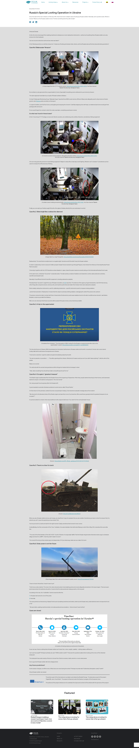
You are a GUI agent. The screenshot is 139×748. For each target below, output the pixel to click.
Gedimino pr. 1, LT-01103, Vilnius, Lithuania (39, 736)
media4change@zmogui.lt (35, 740)
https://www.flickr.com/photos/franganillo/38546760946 (78, 257)
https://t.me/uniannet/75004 (85, 579)
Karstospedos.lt (95, 739)
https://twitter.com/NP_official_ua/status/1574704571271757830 (72, 461)
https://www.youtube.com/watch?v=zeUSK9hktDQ (75, 345)
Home (43, 2)
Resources (75, 2)
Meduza (38, 101)
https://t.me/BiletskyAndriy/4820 (71, 514)
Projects (84, 2)
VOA (65, 283)
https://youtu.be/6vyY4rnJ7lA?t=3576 (77, 86)
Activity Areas (53, 2)
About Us (64, 2)
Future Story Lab (97, 2)
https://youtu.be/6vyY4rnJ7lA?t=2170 (87, 156)
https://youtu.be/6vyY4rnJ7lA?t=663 (73, 202)
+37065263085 (33, 738)
